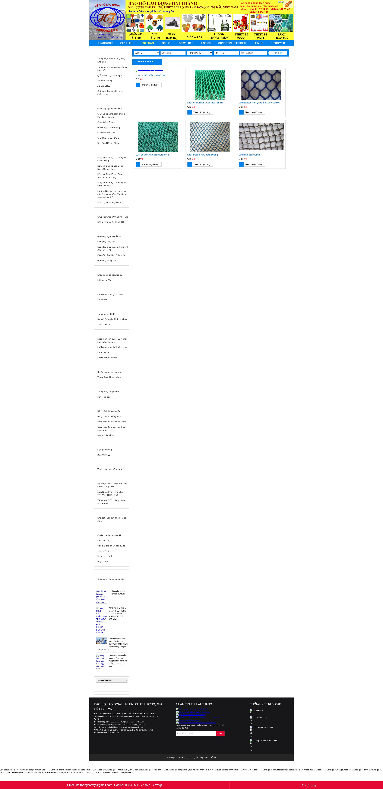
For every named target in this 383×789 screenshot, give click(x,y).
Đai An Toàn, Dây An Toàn (109, 372)
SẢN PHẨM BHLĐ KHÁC (112, 529)
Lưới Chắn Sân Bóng (107, 357)
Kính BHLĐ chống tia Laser (110, 294)
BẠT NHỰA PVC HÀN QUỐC (112, 477)
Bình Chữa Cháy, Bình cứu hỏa (112, 319)
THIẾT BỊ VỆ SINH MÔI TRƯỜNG (112, 385)
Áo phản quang (104, 80)
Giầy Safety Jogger (106, 122)
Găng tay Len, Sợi (106, 241)
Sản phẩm (147, 43)
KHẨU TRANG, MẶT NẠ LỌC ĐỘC (112, 268)
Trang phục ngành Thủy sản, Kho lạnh (111, 60)
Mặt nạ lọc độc (104, 280)
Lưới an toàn (103, 352)
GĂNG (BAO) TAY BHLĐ (112, 230)
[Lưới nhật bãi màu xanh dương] (209, 137)
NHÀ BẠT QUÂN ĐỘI (112, 511)
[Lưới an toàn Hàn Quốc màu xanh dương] (261, 85)
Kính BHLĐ (102, 299)
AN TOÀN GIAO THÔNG (112, 443)
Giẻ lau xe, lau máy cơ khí (109, 535)
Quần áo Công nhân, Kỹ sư (110, 75)
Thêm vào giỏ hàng (150, 85)
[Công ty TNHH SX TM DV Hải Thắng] (192, 709)
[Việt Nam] (279, 2)
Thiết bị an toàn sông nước (110, 469)
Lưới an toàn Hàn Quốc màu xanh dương (259, 102)
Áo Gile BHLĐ (103, 86)
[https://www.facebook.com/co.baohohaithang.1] (196, 722)
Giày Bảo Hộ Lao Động (108, 138)
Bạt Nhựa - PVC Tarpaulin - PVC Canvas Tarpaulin (112, 485)
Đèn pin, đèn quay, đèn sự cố (111, 546)
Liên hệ (258, 43)
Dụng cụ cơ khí (104, 556)
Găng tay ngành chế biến (109, 236)
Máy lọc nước (103, 397)
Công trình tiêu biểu (232, 43)
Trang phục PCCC (106, 314)
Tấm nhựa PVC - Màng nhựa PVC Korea (111, 502)
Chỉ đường (309, 785)
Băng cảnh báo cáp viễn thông (111, 421)
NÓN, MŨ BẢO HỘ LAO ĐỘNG (112, 151)
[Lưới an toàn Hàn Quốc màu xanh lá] (209, 85)
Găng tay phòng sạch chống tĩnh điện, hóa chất (112, 248)
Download (186, 43)
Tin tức (206, 43)
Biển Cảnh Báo (104, 455)
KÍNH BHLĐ (112, 288)
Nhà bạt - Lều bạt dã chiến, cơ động (111, 519)
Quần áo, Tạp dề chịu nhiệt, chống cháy (110, 92)
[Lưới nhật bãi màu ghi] (261, 137)
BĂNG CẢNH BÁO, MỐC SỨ (112, 405)
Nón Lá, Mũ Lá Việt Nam (109, 202)
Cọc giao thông (104, 449)
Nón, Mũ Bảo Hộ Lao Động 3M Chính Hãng (112, 159)
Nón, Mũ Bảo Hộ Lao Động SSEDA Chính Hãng (110, 176)
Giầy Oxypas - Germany (108, 127)
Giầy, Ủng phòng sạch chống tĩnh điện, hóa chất (111, 115)
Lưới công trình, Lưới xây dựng (112, 347)
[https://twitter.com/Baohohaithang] (190, 714)
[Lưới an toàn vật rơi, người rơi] (158, 71)
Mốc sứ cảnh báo (105, 435)
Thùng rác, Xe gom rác (108, 391)
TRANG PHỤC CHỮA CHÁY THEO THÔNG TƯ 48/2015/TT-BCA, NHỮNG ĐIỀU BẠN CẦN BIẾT (117, 593)
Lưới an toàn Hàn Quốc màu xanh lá (205, 102)
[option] (112, 601)
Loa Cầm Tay (103, 540)
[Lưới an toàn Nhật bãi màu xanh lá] (158, 137)
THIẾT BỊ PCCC (112, 308)
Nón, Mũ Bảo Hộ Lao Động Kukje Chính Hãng (110, 167)
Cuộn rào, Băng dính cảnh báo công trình (112, 428)
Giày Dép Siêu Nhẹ (106, 132)
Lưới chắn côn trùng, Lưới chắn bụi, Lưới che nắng (112, 340)
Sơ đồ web (278, 43)
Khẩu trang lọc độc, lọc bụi (110, 275)
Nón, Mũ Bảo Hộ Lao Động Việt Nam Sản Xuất (112, 184)
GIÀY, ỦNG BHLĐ (111, 102)
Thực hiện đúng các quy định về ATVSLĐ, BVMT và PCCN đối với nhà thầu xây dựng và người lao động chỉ (112, 624)
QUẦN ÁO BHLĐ (112, 52)
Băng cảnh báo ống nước (109, 416)
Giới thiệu (126, 43)
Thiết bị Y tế (103, 551)
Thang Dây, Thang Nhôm (109, 377)
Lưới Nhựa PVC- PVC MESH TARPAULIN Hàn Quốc (110, 493)
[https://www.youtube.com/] (187, 720)
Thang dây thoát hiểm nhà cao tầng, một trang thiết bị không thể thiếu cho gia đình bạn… (118, 641)
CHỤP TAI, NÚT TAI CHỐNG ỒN (111, 210)
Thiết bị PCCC (104, 324)
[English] (282, 2)
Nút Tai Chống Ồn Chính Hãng (111, 222)
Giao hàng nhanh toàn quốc (110, 579)
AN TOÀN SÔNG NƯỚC (112, 463)
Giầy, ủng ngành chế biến (109, 108)
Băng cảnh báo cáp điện (108, 411)
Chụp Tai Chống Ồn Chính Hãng (112, 217)
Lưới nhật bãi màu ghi (249, 154)
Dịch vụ (166, 43)
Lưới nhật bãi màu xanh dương (202, 154)
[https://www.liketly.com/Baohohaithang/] (193, 712)
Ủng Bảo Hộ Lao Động (108, 143)
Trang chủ (105, 43)
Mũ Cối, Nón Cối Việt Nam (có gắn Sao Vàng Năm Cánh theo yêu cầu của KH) (111, 194)
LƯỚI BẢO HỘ (112, 332)
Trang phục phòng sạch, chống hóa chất (112, 68)
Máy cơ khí (102, 561)
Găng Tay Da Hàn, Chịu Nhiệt (111, 255)
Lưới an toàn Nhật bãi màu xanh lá (152, 154)
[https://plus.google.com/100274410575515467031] (198, 717)
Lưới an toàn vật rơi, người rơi (150, 75)
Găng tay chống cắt (106, 260)
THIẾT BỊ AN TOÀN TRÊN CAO (112, 366)
